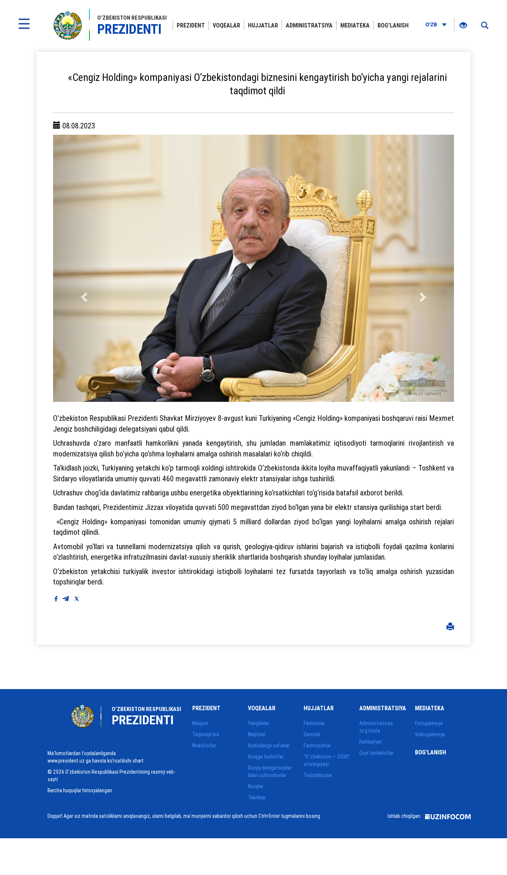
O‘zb (431, 24)
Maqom (200, 723)
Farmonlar (314, 723)
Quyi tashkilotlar (376, 753)
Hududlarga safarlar (269, 745)
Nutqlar (255, 786)
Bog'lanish (393, 25)
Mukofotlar (204, 745)
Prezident (191, 25)
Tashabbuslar (318, 775)
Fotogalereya (429, 723)
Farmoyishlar (317, 745)
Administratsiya (309, 25)
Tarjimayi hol (205, 734)
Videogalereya (430, 734)
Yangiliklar (258, 723)
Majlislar (256, 734)
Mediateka (355, 25)
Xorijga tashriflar (266, 756)
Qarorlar (312, 734)
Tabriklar (257, 797)
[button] (83, 268)
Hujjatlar (263, 25)
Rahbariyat (370, 741)
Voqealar (226, 25)
